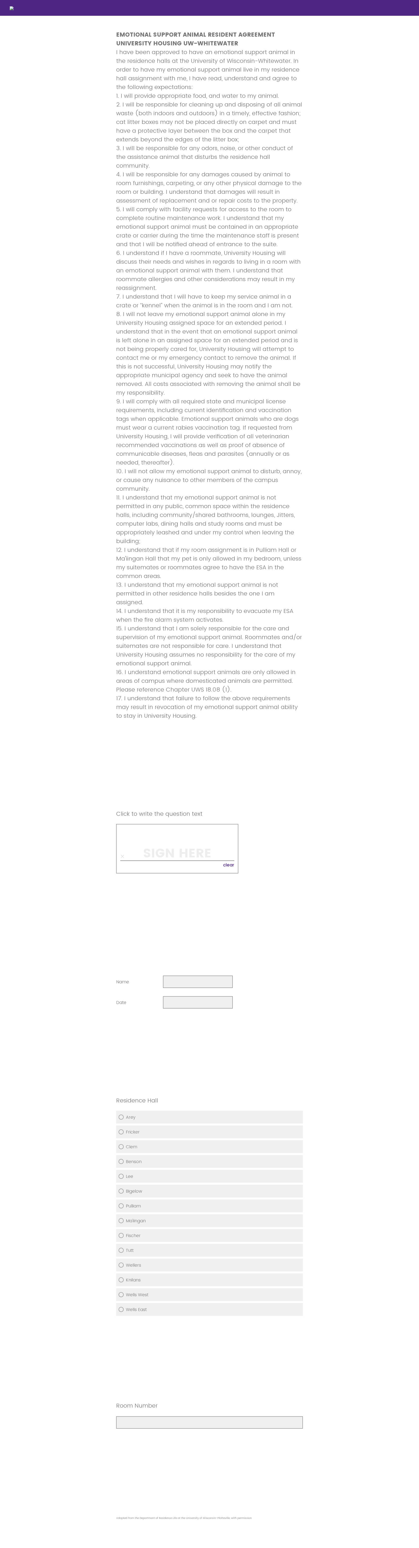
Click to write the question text (159, 814)
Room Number (137, 1405)
